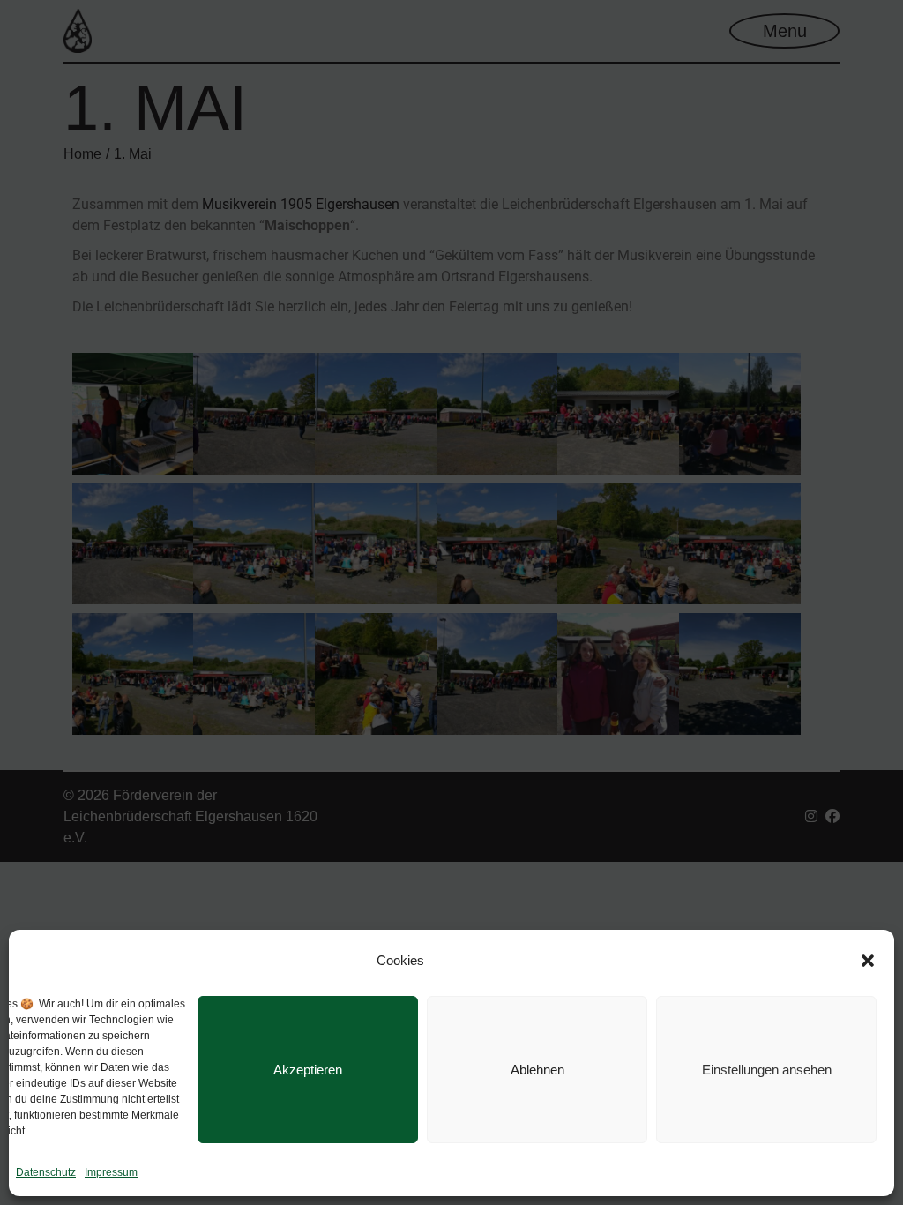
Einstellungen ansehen (767, 1069)
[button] (868, 960)
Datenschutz (46, 1172)
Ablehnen (537, 1069)
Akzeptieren (307, 1069)
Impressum (111, 1172)
